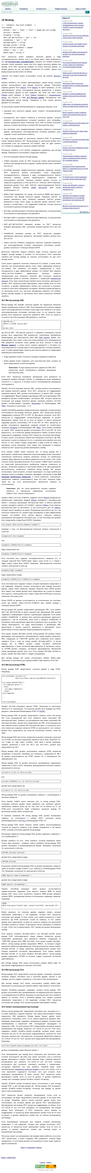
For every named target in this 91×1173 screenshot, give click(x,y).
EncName (13, 428)
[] (19, 62)
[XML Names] (44, 337)
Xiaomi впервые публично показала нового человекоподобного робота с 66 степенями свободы (75, 158)
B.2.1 (24, 821)
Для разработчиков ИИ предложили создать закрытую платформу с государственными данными (75, 65)
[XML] (4, 406)
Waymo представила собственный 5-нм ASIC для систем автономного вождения (75, 54)
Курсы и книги (81, 9)
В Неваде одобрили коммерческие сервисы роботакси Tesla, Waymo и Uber (74, 96)
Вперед (39, 1147)
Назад (23, 1147)
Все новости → (85, 212)
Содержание (30, 1147)
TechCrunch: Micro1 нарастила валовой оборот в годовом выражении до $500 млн (75, 86)
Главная (42, 1162)
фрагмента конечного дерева (27, 1069)
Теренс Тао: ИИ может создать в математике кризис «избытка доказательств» (73, 187)
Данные (8, 9)
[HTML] (42, 711)
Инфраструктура (61, 9)
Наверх (48, 1162)
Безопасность (41, 9)
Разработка (24, 9)
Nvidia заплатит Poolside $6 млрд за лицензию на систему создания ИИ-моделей (75, 75)
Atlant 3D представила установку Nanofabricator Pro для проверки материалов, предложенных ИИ (74, 198)
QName (23, 87)
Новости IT (66, 18)
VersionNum (36, 403)
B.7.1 (40, 868)
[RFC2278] (43, 188)
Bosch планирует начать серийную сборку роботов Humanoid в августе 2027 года (75, 115)
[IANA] (33, 188)
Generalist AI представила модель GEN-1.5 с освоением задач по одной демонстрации (75, 169)
